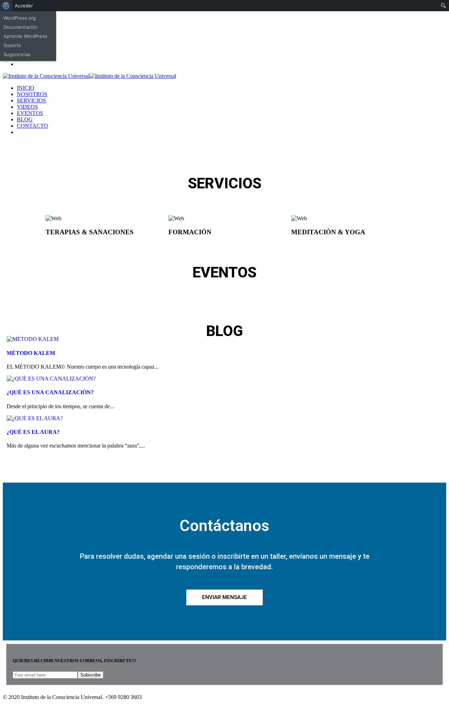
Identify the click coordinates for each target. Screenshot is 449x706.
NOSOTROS (32, 94)
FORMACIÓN (190, 232)
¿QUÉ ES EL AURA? (33, 432)
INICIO (25, 88)
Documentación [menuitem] (21, 27)
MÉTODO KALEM (31, 353)
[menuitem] (6, 5)
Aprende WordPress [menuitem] (25, 36)
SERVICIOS (31, 100)
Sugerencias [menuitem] (17, 54)
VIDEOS (27, 107)
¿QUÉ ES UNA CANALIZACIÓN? (50, 392)
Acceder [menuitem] (24, 5)
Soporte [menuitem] (12, 45)
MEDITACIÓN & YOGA (328, 232)
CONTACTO (32, 126)
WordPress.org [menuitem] (20, 18)
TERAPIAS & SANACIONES (90, 232)
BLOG (25, 119)
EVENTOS (30, 113)
